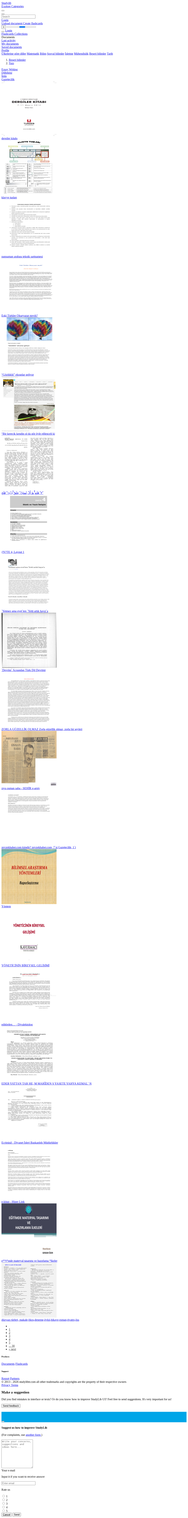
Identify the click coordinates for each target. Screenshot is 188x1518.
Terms (14, 1385)
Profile (5, 50)
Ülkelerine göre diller (13, 53)
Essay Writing (9, 69)
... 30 (12, 1345)
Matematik (33, 53)
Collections (21, 33)
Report (5, 1378)
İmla (4, 76)
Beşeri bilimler (97, 53)
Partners (14, 1378)
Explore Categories (12, 6)
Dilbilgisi (6, 72)
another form (33, 1434)
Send (16, 1514)
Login (4, 20)
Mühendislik (81, 53)
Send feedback (11, 1405)
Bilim (43, 53)
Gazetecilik (8, 79)
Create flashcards (33, 23)
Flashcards (8, 33)
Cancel (6, 1514)
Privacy (6, 1385)
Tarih (110, 53)
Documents (8, 1363)
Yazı (11, 63)
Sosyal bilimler (55, 53)
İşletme (69, 53)
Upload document (12, 23)
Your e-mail (8, 1470)
